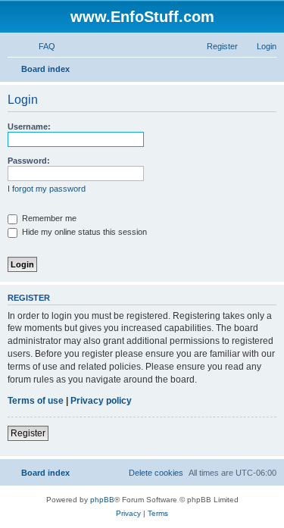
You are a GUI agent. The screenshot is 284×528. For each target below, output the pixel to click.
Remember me (48, 218)
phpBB (102, 499)
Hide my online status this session (83, 231)
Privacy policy (101, 400)
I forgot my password (47, 188)
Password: (29, 160)
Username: (29, 126)
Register (28, 433)
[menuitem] (40, 46)
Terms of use (36, 400)
